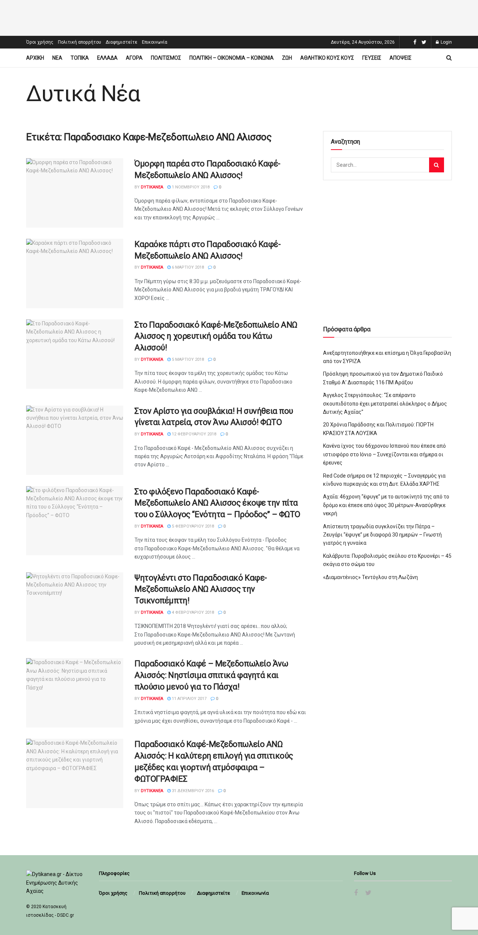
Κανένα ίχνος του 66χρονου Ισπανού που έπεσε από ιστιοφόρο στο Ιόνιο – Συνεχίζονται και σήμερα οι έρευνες (384, 454)
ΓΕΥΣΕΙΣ (371, 58)
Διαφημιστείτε (121, 42)
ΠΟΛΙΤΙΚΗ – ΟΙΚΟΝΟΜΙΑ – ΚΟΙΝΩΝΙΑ (231, 58)
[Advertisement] (239, 17)
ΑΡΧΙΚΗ (35, 58)
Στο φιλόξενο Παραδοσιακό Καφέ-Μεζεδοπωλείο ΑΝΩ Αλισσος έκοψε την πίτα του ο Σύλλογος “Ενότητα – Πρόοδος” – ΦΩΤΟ (217, 503)
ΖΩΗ (287, 58)
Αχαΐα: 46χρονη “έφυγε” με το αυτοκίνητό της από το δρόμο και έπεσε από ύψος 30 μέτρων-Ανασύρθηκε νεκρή (386, 505)
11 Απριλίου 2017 (189, 698)
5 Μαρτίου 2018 (187, 359)
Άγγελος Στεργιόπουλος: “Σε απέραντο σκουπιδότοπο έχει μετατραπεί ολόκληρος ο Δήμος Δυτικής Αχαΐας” (385, 403)
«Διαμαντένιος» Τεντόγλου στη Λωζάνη (370, 577)
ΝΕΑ (57, 58)
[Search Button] (436, 164)
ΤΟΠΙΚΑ (80, 58)
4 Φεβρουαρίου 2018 (192, 612)
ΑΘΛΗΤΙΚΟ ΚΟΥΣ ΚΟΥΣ (327, 58)
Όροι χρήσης (39, 42)
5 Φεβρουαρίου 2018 (192, 526)
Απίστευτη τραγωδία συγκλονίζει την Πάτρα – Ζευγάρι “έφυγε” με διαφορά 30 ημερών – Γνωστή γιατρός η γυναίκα (382, 534)
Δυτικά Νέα (83, 93)
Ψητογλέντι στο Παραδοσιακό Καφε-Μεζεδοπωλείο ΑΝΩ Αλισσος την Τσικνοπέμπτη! (200, 589)
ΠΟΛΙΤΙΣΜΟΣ (166, 58)
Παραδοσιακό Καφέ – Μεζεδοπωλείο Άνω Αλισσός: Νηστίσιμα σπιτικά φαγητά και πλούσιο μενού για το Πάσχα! (211, 675)
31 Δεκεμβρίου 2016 (192, 790)
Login (446, 42)
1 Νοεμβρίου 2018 (190, 187)
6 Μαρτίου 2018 (187, 267)
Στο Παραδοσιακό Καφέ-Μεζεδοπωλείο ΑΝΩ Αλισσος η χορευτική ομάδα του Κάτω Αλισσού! (215, 336)
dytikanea (152, 187)
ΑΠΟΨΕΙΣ (400, 58)
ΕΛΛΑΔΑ (107, 58)
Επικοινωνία (154, 42)
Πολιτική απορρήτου (79, 42)
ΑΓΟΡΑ (134, 58)
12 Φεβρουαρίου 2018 (193, 434)
